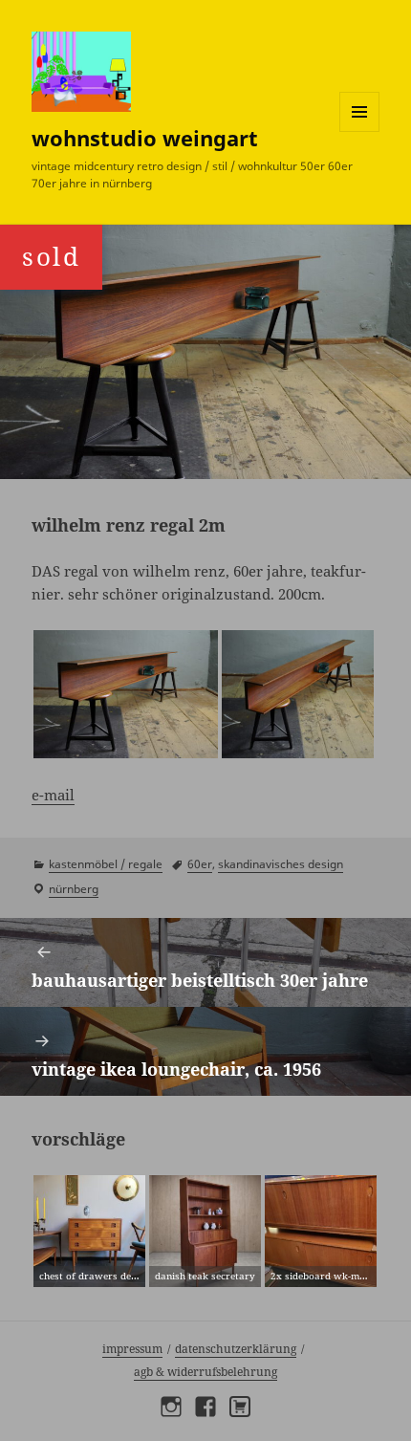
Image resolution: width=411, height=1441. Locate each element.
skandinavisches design (280, 864)
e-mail (53, 794)
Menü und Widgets (359, 131)
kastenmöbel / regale (105, 864)
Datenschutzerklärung (235, 1349)
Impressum (132, 1349)
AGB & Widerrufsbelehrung (205, 1372)
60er (199, 864)
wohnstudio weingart (145, 137)
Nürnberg (73, 889)
